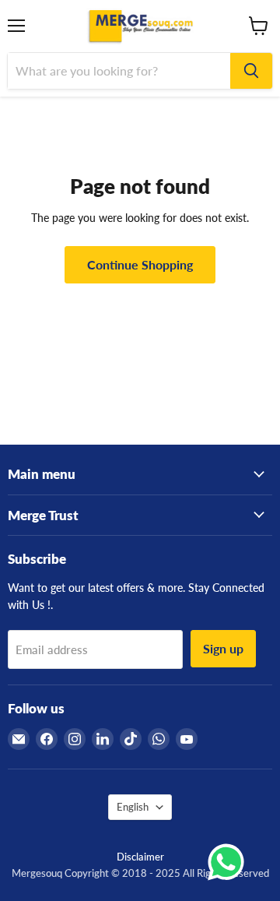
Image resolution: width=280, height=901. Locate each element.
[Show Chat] (229, 862)
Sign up (223, 648)
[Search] (251, 71)
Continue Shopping (140, 264)
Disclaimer (140, 856)
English (133, 807)
